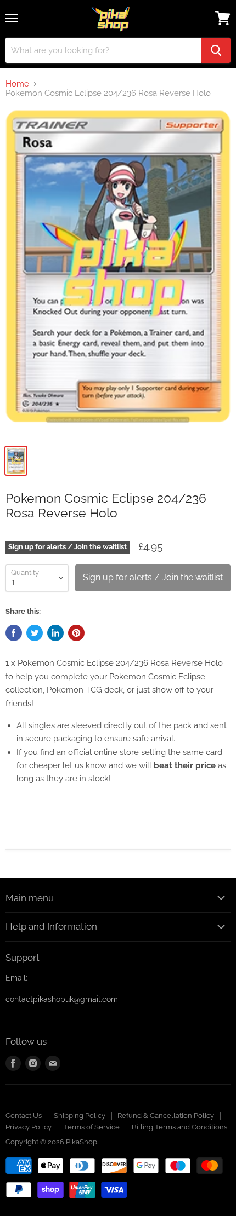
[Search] (216, 50)
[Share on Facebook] (13, 633)
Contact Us (23, 1115)
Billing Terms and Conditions (179, 1127)
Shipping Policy (79, 1115)
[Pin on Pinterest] (76, 633)
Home (17, 84)
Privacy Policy (28, 1127)
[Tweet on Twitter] (34, 633)
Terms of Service (92, 1127)
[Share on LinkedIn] (55, 633)
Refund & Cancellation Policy (165, 1115)
